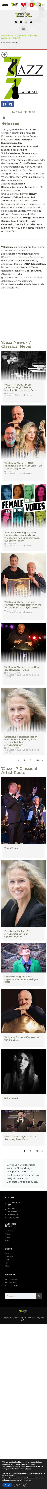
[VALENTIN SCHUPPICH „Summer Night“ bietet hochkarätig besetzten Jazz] (23, 366)
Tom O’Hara (11, 848)
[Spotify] (31, 22)
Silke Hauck (11, 1098)
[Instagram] (26, 22)
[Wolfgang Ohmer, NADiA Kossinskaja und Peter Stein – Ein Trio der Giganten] (23, 432)
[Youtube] (21, 22)
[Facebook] (16, 22)
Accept (7, 1485)
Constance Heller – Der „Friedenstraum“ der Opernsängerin (17, 934)
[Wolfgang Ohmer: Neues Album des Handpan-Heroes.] (23, 643)
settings (28, 1469)
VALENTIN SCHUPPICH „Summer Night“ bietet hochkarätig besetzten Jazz (20, 387)
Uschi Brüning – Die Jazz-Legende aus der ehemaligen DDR (21, 979)
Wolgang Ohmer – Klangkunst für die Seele (21, 1038)
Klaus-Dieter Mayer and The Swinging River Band (20, 1138)
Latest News (14, 674)
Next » (39, 760)
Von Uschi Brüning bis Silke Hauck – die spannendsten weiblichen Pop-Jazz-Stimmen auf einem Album (22, 536)
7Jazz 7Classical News (19, 395)
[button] (23, 28)
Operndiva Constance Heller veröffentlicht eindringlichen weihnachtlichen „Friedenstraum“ (20, 740)
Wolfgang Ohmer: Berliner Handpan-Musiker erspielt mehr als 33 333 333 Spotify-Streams (22, 605)
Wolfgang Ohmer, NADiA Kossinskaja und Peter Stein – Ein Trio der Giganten (23, 466)
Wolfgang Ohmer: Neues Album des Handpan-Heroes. (22, 668)
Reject (18, 1485)
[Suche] (39, 1296)
